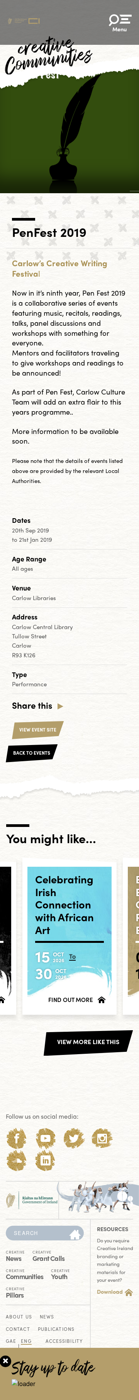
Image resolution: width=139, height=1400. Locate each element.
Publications (56, 1329)
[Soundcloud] (17, 1161)
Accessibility (64, 1341)
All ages (22, 568)
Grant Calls (48, 1255)
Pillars (15, 1292)
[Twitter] (74, 1139)
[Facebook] (17, 1139)
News (15, 1255)
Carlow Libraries (34, 598)
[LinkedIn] (45, 1161)
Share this (32, 705)
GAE (11, 1341)
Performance (29, 684)
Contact (18, 1329)
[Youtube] (45, 1139)
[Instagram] (102, 1139)
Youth (60, 1274)
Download (110, 1291)
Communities (24, 1274)
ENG (26, 1341)
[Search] (75, 1235)
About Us (19, 1317)
